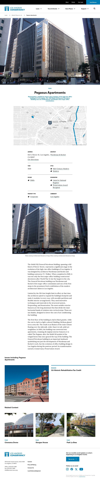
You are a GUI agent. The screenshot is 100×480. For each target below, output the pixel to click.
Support (83, 9)
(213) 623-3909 (11, 468)
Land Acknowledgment (34, 471)
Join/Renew (93, 2)
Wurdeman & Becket (58, 155)
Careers (30, 461)
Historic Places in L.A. (17, 15)
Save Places (69, 9)
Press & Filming (32, 464)
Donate (73, 2)
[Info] (97, 81)
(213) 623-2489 (13, 466)
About (67, 2)
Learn (37, 9)
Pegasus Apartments (31, 15)
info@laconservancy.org (11, 470)
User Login (80, 2)
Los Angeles (54, 197)
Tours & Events (52, 9)
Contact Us (31, 468)
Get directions (33, 160)
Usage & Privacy (82, 476)
